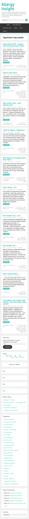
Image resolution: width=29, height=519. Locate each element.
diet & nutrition (8, 427)
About (8, 25)
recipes (6, 471)
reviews (6, 476)
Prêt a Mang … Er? (9, 187)
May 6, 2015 (10, 132)
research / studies (9, 473)
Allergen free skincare (16, 493)
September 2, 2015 (11, 107)
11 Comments (20, 217)
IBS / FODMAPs (8, 455)
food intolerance (8, 437)
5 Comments (20, 247)
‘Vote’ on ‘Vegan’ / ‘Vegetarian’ (14, 130)
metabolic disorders (9, 463)
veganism (24, 150)
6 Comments (18, 48)
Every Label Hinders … (11, 274)
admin (4, 48)
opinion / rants (8, 466)
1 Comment (19, 107)
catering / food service (8, 207)
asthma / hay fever (9, 419)
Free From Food (17, 25)
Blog (21, 28)
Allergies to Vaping (9, 400)
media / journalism (9, 460)
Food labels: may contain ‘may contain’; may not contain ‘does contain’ (14, 302)
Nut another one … (10, 245)
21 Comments (21, 306)
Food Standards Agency (21, 179)
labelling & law (9, 124)
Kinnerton (19, 238)
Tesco (25, 294)
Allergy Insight (7, 6)
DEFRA (21, 149)
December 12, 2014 (12, 247)
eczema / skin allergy (10, 429)
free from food (7, 65)
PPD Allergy (7, 405)
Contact (5, 31)
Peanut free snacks (10, 73)
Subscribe (7, 347)
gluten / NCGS (8, 447)
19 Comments (19, 189)
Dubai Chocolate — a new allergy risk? (15, 402)
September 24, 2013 (12, 306)
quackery (6, 468)
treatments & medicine (10, 481)
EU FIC (21, 326)
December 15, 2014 (12, 217)
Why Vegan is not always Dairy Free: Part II (14, 159)
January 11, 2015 (11, 189)
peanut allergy (20, 94)
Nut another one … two (11, 215)
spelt (25, 331)
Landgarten (18, 92)
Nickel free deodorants (10, 407)
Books (15, 28)
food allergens (7, 123)
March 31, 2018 (11, 48)
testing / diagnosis (9, 478)
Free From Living (7, 28)
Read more (6, 62)
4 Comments (17, 275)
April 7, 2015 (10, 161)
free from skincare (9, 445)
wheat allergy (23, 67)
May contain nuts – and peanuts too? (12, 104)
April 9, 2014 (10, 275)
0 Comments (17, 74)
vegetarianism (23, 152)
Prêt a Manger (23, 209)
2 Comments (17, 132)
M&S (23, 238)
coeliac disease (8, 424)
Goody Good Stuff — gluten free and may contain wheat (13, 45)
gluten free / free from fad (11, 450)
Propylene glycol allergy (10, 410)
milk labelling (23, 329)
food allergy (7, 435)
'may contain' (20, 65)
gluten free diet (8, 453)
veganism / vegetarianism (11, 484)
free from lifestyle (9, 442)
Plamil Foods (20, 180)
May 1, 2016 (10, 74)
